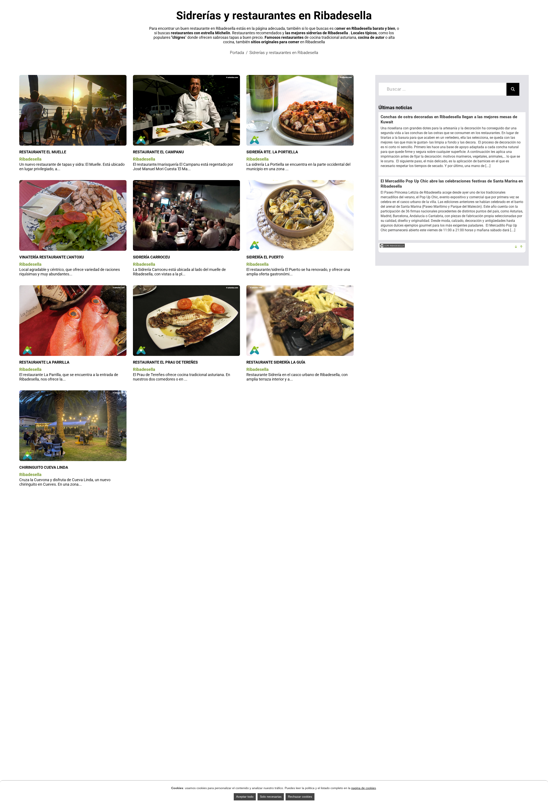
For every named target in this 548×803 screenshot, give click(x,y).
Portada (237, 53)
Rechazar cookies (300, 796)
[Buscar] (512, 89)
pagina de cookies (363, 788)
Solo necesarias (270, 796)
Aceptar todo (244, 796)
